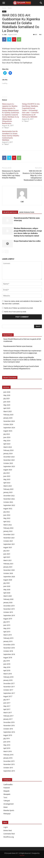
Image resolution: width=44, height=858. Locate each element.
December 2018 (9, 645)
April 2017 (6, 709)
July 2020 (6, 583)
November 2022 (9, 499)
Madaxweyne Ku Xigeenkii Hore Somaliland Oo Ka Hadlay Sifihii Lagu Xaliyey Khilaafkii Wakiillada (11, 174)
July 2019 (6, 622)
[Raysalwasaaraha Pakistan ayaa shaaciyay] (7, 220)
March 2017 (7, 713)
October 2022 (8, 502)
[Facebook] (4, 39)
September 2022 (9, 505)
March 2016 (7, 751)
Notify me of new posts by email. (15, 311)
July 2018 (6, 661)
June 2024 (6, 437)
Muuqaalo (6, 794)
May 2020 (6, 589)
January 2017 (7, 719)
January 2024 (7, 453)
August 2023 (7, 470)
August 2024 (7, 431)
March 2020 (7, 596)
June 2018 (6, 664)
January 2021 (7, 567)
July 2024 (6, 434)
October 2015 (8, 768)
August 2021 (7, 547)
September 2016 (9, 732)
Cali (5, 34)
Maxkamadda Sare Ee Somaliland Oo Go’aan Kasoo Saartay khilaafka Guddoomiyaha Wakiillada (10, 135)
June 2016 (6, 742)
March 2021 (7, 560)
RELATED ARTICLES (10, 212)
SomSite (22, 855)
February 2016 (8, 755)
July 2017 (6, 700)
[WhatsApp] (19, 39)
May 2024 (6, 441)
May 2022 (6, 518)
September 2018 (9, 654)
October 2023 (8, 463)
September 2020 (9, 577)
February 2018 (8, 677)
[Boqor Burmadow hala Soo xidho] (7, 243)
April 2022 (6, 521)
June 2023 (6, 476)
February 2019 (8, 638)
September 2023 (9, 466)
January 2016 (7, 758)
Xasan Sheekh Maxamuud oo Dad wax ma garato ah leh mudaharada (22, 340)
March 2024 (7, 447)
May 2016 (6, 745)
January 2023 (7, 492)
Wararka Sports (8, 810)
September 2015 (9, 771)
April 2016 (6, 748)
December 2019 (9, 606)
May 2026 (6, 395)
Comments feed (9, 834)
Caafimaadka (7, 784)
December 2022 (9, 496)
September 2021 (9, 544)
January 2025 (7, 418)
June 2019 (6, 625)
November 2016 (9, 725)
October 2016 (8, 729)
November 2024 (9, 421)
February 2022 (8, 528)
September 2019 (9, 615)
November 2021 (9, 538)
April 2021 (6, 557)
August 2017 (7, 696)
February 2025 (8, 415)
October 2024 (8, 424)
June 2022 (6, 515)
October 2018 (8, 651)
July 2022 (6, 512)
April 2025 (6, 408)
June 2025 (6, 402)
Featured (6, 788)
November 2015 (9, 764)
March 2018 (7, 674)
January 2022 (7, 531)
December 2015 (9, 761)
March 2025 (7, 411)
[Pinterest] (14, 39)
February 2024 (8, 450)
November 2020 (9, 570)
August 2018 (7, 657)
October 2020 (8, 573)
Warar (10, 8)
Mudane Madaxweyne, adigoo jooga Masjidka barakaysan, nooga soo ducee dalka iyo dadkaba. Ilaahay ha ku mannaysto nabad (22, 360)
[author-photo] (22, 198)
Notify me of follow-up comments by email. (18, 308)
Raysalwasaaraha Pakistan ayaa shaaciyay (17, 346)
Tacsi (5, 797)
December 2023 (9, 457)
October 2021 (8, 541)
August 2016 (7, 735)
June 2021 (6, 554)
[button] (3, 3)
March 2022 (7, 525)
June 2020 (6, 586)
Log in (5, 827)
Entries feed (7, 830)
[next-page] (7, 251)
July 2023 (6, 473)
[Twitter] (9, 39)
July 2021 (6, 551)
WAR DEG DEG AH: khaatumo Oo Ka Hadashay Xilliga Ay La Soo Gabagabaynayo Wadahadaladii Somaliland (32, 175)
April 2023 (6, 483)
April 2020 (6, 593)
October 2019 (8, 612)
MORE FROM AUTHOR (26, 212)
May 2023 (6, 479)
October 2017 (8, 690)
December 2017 (9, 683)
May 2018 (6, 667)
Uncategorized (8, 804)
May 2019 (6, 628)
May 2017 (6, 706)
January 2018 (7, 680)
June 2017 (6, 703)
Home (4, 8)
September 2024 (9, 428)
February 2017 (8, 716)
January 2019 (7, 641)
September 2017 (9, 693)
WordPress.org (8, 837)
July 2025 (6, 398)
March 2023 (7, 486)
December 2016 (9, 722)
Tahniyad (6, 801)
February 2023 (8, 489)
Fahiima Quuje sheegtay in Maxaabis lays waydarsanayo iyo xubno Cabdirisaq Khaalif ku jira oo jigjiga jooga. (22, 352)
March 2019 (7, 635)
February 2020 (8, 599)
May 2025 (6, 405)
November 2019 (9, 609)
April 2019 (6, 632)
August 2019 (7, 619)
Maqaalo (6, 791)
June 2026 (6, 392)
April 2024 (6, 444)
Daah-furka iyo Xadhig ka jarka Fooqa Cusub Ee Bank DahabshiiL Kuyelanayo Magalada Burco (21, 367)
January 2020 (7, 602)
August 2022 (7, 509)
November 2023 (9, 460)
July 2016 (6, 738)
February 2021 (8, 564)
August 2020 (7, 580)
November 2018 (9, 648)
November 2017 (9, 687)
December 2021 (9, 534)
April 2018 (6, 670)
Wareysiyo (7, 814)
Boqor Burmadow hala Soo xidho (27, 241)
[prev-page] (3, 251)
